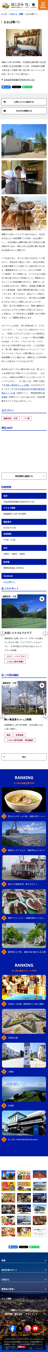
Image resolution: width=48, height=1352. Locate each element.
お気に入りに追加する (24, 101)
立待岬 (11, 1105)
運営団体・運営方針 (14, 1314)
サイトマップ (31, 1314)
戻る (24, 756)
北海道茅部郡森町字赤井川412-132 (19, 79)
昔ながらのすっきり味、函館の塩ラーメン (26, 816)
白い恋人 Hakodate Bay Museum (23, 1139)
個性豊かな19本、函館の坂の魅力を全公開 (27, 952)
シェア (7, 87)
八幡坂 (11, 1071)
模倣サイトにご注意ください (24, 1310)
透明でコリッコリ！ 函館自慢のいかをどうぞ (27, 918)
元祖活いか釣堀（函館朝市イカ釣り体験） (26, 1004)
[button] (2, 632)
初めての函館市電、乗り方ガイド (22, 884)
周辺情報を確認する (24, 476)
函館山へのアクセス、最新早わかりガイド (26, 850)
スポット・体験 (16, 14)
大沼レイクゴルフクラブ (18, 632)
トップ (4, 14)
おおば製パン (9, 582)
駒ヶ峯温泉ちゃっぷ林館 (18, 385)
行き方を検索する (24, 110)
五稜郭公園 (13, 1037)
